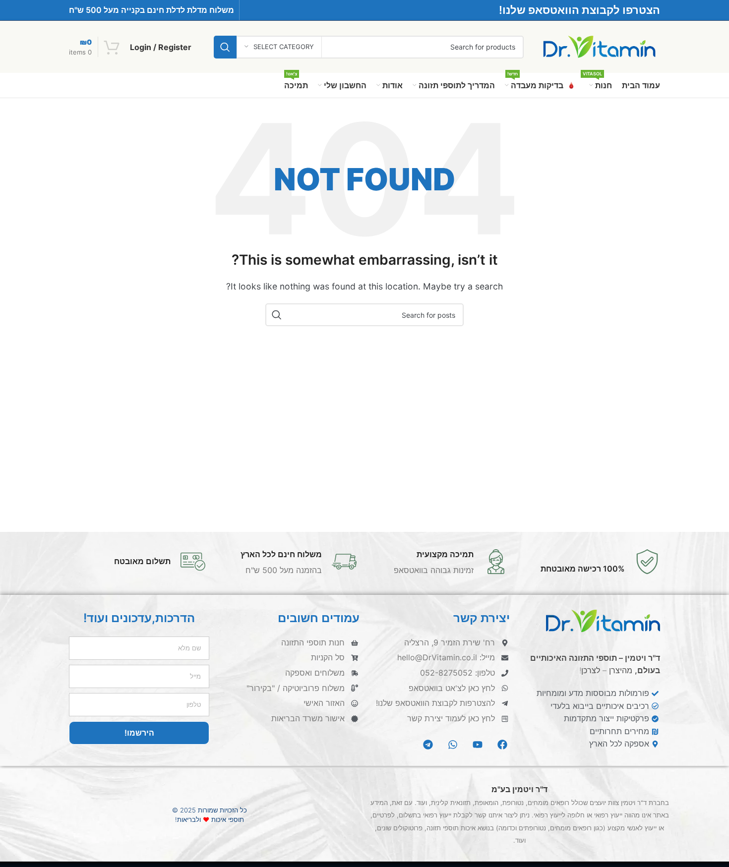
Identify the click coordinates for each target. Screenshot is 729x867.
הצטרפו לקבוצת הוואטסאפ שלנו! (579, 9)
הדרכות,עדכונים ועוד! (139, 618)
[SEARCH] (225, 47)
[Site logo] (599, 46)
